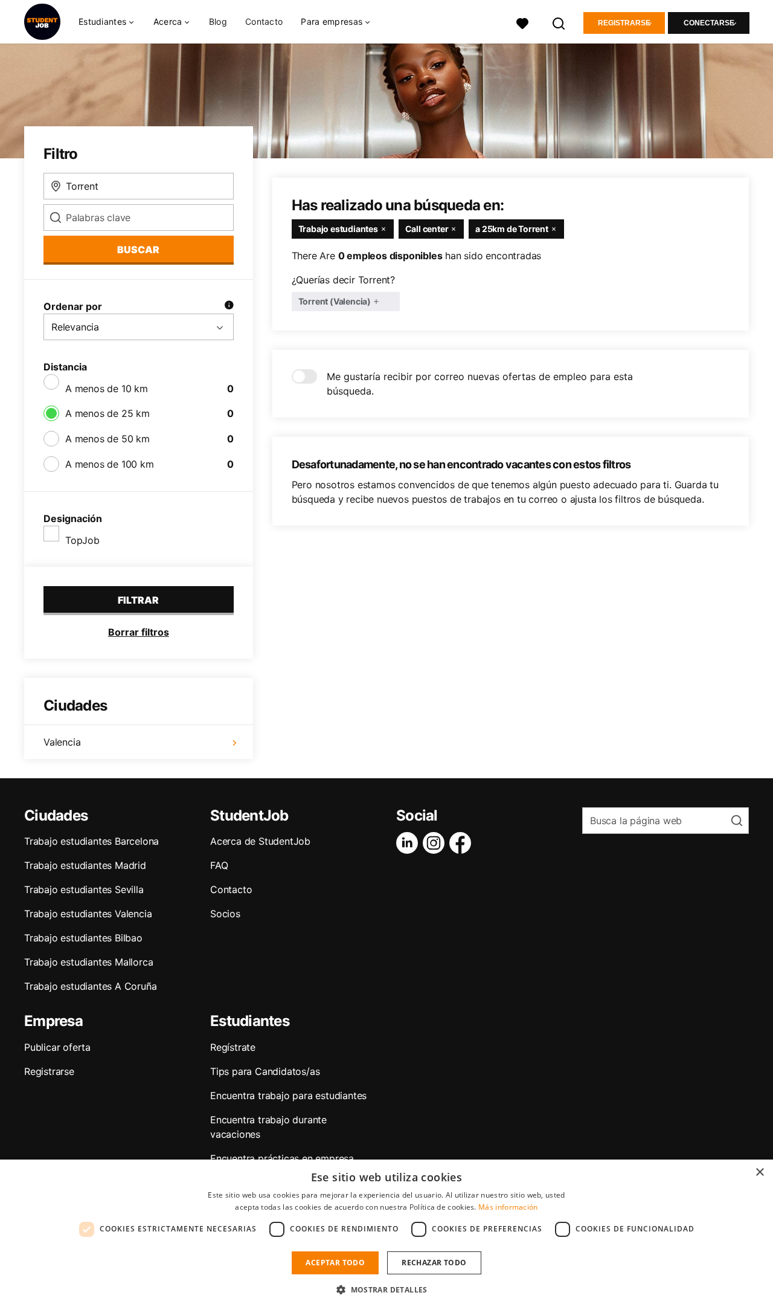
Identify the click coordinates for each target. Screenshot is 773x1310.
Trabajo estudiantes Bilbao (83, 938)
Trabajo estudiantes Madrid (85, 865)
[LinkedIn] (409, 843)
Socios (225, 914)
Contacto (264, 21)
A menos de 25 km (107, 413)
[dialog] (386, 1235)
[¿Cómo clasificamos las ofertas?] (229, 306)
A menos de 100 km (109, 464)
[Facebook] (462, 843)
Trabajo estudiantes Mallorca (88, 962)
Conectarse (709, 23)
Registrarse (624, 23)
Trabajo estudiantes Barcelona (91, 841)
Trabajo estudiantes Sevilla (84, 889)
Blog (218, 21)
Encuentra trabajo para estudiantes (288, 1095)
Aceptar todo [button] (335, 1262)
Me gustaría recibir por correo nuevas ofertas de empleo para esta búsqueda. (480, 383)
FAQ (219, 865)
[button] (386, 1289)
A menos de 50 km (107, 439)
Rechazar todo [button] (434, 1262)
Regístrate (232, 1047)
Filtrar (138, 600)
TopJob (82, 540)
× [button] (759, 1172)
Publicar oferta (57, 1047)
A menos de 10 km (106, 388)
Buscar (138, 250)
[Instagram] (436, 843)
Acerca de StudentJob (260, 841)
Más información (508, 1207)
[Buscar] (559, 22)
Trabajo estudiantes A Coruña (90, 986)
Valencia (61, 742)
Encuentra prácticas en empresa (282, 1158)
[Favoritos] (522, 22)
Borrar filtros (138, 632)
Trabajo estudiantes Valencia (88, 914)
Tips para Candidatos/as (264, 1071)
